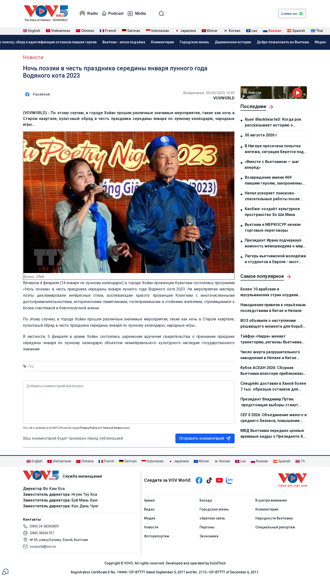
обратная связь (212, 518)
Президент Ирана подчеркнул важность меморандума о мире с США (275, 243)
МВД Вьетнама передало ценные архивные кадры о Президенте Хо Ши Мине (272, 433)
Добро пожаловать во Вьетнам (283, 42)
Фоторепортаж (156, 536)
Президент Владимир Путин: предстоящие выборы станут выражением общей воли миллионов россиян (269, 402)
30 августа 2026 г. (261, 135)
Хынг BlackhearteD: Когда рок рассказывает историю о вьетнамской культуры (273, 122)
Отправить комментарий (201, 438)
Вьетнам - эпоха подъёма (123, 42)
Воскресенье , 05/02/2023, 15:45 (209, 93)
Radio (92, 13)
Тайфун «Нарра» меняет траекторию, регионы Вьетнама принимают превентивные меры (271, 339)
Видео (149, 509)
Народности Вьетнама (274, 518)
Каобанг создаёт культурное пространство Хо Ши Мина (272, 212)
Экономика (209, 536)
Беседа (206, 500)
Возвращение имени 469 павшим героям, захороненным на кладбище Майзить (275, 180)
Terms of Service (112, 428)
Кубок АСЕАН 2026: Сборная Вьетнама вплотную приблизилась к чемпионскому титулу (273, 371)
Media (140, 13)
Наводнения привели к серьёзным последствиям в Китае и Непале (273, 308)
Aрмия (149, 500)
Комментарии (162, 42)
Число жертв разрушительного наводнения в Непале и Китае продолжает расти (270, 355)
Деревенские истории (233, 42)
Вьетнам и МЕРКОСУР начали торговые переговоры (273, 227)
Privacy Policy (88, 428)
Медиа (320, 42)
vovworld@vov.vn (43, 546)
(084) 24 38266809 (44, 526)
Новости (33, 57)
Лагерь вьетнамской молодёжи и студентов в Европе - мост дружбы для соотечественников (275, 259)
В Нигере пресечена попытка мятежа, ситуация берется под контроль (274, 149)
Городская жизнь (194, 42)
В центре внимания (271, 500)
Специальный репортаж (275, 527)
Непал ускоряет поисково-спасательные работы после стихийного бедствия (272, 196)
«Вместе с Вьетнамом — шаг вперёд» (272, 164)
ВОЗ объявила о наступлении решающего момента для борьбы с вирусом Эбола (273, 323)
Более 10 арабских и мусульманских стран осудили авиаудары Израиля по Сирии (269, 292)
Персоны (207, 527)
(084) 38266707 (42, 533)
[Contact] (5, 571)
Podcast (115, 13)
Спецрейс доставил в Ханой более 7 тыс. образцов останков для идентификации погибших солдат (273, 386)
